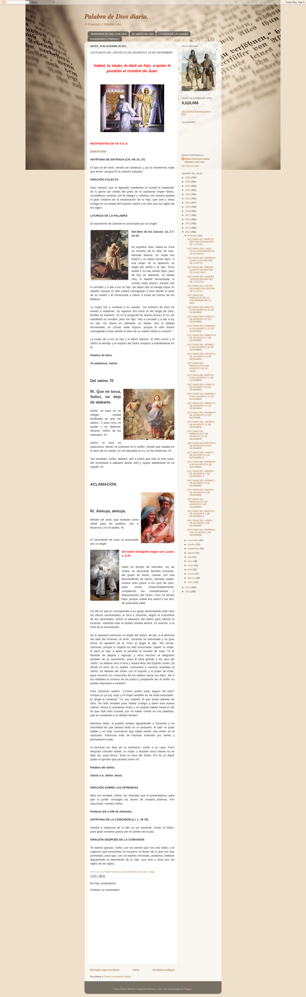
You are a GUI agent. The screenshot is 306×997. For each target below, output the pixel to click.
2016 (188, 219)
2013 (188, 232)
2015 (188, 223)
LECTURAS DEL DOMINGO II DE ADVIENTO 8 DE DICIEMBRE (201, 464)
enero (191, 582)
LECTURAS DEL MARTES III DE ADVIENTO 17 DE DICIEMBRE (200, 378)
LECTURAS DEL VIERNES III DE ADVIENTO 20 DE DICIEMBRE (200, 347)
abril (190, 569)
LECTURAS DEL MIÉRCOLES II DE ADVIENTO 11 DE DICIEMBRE (197, 435)
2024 (188, 186)
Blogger (188, 989)
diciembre (193, 235)
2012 (188, 587)
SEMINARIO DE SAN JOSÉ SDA (108, 34)
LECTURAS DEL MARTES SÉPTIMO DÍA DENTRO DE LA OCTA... (200, 242)
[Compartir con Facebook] (100, 876)
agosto (191, 553)
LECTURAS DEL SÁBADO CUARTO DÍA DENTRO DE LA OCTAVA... (200, 270)
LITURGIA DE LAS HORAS (173, 34)
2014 (188, 228)
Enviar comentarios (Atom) (117, 976)
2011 (188, 591)
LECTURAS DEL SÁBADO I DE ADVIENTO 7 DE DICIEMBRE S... (201, 473)
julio (190, 557)
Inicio (136, 970)
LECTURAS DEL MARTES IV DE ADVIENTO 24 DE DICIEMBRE (200, 310)
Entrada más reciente (104, 970)
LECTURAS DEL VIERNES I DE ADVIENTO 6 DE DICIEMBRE (201, 483)
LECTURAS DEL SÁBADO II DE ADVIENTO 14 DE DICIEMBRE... (201, 406)
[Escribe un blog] (94, 876)
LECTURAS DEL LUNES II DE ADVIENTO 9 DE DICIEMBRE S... (200, 455)
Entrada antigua (164, 970)
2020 (188, 203)
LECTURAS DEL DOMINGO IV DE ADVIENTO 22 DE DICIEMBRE (201, 328)
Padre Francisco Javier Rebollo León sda (197, 160)
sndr (159, 989)
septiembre (194, 548)
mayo (191, 565)
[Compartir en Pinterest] (103, 876)
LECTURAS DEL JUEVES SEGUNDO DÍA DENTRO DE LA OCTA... (201, 288)
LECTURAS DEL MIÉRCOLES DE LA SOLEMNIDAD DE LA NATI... (199, 299)
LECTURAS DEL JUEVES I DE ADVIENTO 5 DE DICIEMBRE (200, 492)
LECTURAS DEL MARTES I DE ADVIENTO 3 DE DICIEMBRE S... (201, 513)
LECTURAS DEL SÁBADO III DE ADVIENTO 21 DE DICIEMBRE (201, 338)
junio (190, 561)
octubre (192, 544)
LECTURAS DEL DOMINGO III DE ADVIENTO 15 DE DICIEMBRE (201, 396)
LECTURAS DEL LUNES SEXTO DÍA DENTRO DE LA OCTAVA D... (201, 251)
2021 (188, 198)
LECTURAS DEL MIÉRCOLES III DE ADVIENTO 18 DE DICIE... (198, 367)
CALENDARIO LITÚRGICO (104, 39)
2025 (188, 181)
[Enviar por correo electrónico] (91, 876)
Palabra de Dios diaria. (116, 16)
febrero (192, 578)
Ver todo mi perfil (190, 166)
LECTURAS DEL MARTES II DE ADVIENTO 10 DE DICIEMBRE (201, 445)
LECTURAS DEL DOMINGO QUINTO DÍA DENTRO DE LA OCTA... (201, 260)
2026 (188, 177)
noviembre (193, 540)
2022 (188, 194)
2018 (188, 211)
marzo (191, 574)
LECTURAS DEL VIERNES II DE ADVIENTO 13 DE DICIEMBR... (201, 415)
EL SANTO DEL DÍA (142, 34)
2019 (188, 207)
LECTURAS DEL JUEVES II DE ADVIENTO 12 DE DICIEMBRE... (201, 424)
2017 (188, 215)
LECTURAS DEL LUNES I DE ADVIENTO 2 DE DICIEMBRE (200, 523)
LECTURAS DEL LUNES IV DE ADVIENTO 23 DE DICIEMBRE (200, 319)
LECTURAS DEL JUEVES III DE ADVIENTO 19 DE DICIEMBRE (201, 356)
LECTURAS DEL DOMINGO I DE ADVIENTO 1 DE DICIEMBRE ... (201, 532)
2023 (188, 190)
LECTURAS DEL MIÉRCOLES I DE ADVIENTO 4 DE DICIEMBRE (197, 503)
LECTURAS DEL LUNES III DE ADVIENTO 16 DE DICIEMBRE (200, 387)
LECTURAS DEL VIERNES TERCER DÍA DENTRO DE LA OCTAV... (200, 279)
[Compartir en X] (97, 876)
